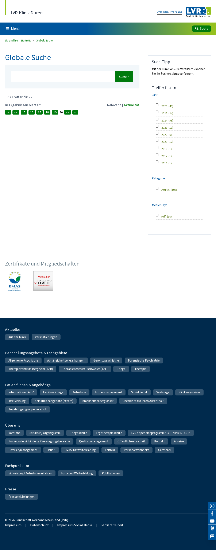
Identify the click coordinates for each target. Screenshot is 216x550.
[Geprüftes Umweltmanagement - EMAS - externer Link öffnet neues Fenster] (14, 281)
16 (31, 112)
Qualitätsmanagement (93, 441)
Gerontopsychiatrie (106, 360)
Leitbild (110, 450)
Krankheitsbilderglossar (97, 401)
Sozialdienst (139, 392)
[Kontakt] (212, 528)
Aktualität (131, 105)
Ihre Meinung (17, 401)
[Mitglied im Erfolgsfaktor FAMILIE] (43, 281)
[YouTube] (212, 521)
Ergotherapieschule (109, 433)
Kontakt (159, 441)
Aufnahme (79, 392)
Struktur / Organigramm (45, 433)
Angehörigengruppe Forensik (27, 409)
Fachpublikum (17, 465)
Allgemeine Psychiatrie (23, 360)
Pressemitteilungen (21, 497)
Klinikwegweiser (189, 392)
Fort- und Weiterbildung (77, 473)
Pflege (121, 369)
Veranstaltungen (46, 337)
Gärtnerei (164, 450)
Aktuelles (12, 329)
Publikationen (111, 473)
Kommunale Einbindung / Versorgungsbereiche (39, 441)
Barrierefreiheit (112, 525)
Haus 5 (51, 450)
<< (16, 112)
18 (47, 112)
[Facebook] (212, 513)
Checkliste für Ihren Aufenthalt (143, 401)
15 (23, 112)
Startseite (26, 40)
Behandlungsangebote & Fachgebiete (36, 352)
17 (39, 112)
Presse (10, 489)
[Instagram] (212, 506)
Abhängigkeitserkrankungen (65, 360)
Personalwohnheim (136, 450)
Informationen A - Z (21, 392)
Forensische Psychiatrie (144, 360)
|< (8, 112)
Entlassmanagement (108, 392)
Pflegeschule (78, 433)
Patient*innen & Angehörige (28, 384)
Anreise (179, 441)
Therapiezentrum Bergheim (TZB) (30, 369)
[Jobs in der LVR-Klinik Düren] (212, 536)
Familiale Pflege (53, 392)
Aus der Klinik (17, 337)
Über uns (12, 425)
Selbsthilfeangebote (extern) (54, 401)
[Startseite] (184, 12)
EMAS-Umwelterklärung (80, 450)
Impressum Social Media (74, 525)
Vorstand (14, 433)
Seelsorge (163, 392)
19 (55, 112)
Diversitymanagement (23, 450)
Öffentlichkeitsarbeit (131, 441)
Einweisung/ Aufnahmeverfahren (30, 473)
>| (75, 112)
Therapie (140, 369)
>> (67, 112)
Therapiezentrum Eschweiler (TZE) (85, 369)
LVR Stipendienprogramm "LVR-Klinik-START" (160, 433)
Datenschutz (39, 525)
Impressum (13, 525)
